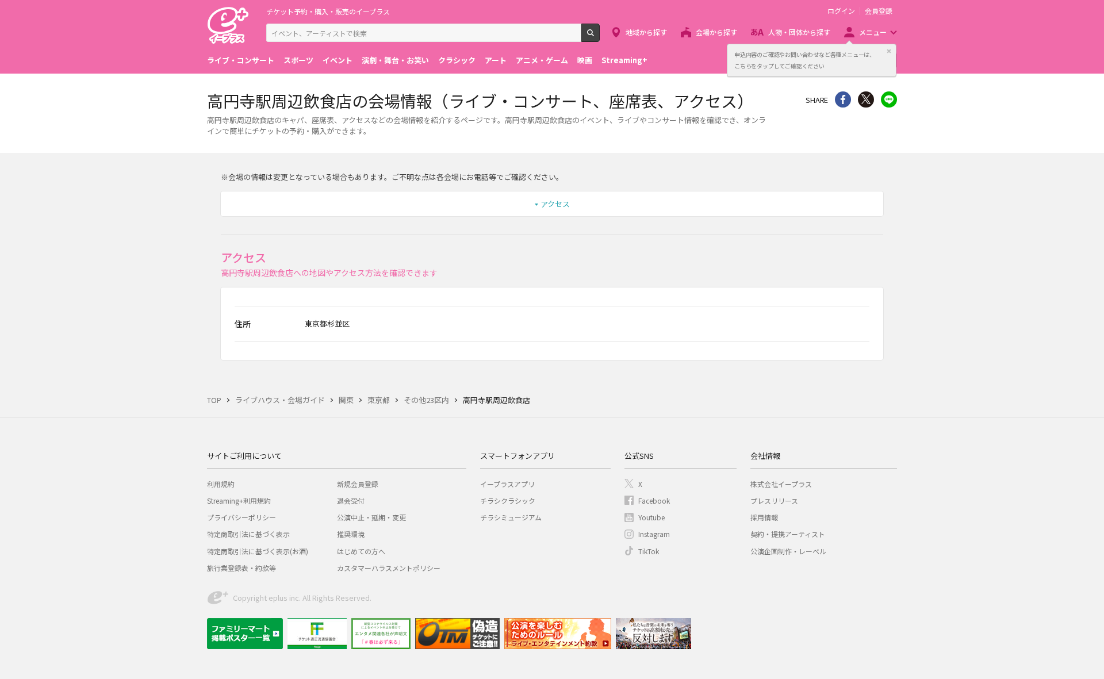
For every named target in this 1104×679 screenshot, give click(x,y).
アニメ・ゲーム (542, 60)
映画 (584, 60)
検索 (599, 37)
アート (496, 60)
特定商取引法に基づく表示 (248, 534)
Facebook (654, 500)
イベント (337, 60)
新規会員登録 (357, 484)
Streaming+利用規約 (239, 500)
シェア (843, 99)
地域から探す (646, 32)
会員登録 (878, 11)
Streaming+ (624, 60)
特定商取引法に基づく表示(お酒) (257, 551)
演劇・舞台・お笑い (395, 60)
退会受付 (351, 500)
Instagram (654, 534)
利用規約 (221, 484)
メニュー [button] (873, 32)
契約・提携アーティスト (787, 534)
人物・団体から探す (799, 32)
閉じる (889, 51)
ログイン (841, 11)
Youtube (651, 517)
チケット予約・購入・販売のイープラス (328, 11)
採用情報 (764, 517)
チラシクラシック (507, 500)
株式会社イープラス (781, 484)
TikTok (648, 551)
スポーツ (298, 60)
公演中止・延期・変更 (371, 517)
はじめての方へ (361, 551)
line (889, 99)
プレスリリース (774, 500)
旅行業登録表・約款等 (241, 568)
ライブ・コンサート (240, 60)
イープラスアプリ (507, 484)
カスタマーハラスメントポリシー (388, 568)
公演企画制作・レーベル (788, 551)
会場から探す (716, 32)
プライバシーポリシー (241, 517)
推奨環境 (351, 534)
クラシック (457, 60)
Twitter (866, 99)
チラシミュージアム (511, 517)
